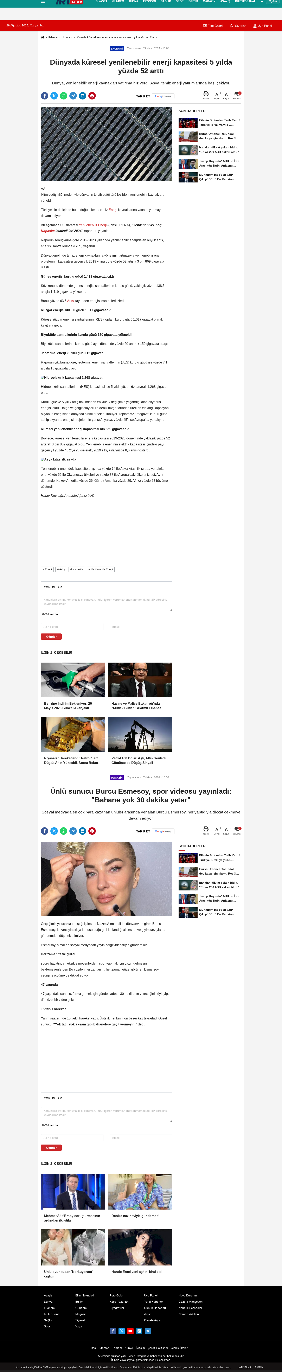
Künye (129, 1348)
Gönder (51, 636)
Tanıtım (117, 1348)
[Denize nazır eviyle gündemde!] (140, 1192)
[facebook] (44, 95)
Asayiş (48, 1295)
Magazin (80, 1314)
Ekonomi (67, 37)
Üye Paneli (151, 1295)
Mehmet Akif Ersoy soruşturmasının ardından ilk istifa (72, 1218)
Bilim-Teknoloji (84, 1295)
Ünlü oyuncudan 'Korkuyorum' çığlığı (68, 1274)
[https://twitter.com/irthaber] (121, 1331)
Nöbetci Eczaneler (190, 1307)
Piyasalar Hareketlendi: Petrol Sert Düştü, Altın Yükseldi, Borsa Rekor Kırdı (71, 760)
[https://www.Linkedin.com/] (139, 1331)
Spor (47, 1326)
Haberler (53, 37)
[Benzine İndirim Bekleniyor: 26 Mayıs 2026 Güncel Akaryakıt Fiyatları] (73, 680)
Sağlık (48, 1320)
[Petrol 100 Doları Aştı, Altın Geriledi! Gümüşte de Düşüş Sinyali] (140, 734)
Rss (93, 1348)
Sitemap (104, 1348)
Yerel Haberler (153, 1301)
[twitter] (54, 95)
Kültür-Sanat (52, 1314)
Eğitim (79, 1301)
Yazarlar (240, 25)
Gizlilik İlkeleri (179, 1348)
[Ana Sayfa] (42, 37)
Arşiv (147, 1314)
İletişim (140, 1348)
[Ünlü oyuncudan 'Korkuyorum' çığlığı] (73, 1247)
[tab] (53, 587)
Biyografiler (117, 1307)
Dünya (48, 1301)
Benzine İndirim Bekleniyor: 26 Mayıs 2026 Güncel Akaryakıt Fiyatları (68, 706)
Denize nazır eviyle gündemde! (135, 1216)
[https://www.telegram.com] (148, 1331)
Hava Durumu (188, 1295)
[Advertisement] (20, 75)
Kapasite (48, 231)
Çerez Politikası (158, 1348)
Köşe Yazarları (119, 1301)
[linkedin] (82, 95)
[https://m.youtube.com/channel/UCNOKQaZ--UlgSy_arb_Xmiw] (130, 1331)
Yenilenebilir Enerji (92, 225)
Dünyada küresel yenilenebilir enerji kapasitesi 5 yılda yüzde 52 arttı (116, 37)
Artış (70, 301)
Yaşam (79, 1326)
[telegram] (73, 95)
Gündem (81, 1307)
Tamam (259, 1367)
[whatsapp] (63, 95)
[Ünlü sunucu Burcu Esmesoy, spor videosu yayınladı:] (106, 879)
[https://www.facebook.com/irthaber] (113, 1331)
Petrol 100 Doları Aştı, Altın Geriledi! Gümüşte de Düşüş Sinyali (139, 760)
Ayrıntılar (244, 1367)
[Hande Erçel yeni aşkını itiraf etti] (140, 1247)
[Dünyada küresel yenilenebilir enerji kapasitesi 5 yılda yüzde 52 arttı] (106, 143)
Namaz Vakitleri (189, 1314)
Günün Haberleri (155, 1307)
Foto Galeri (215, 25)
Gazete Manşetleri (191, 1301)
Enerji (113, 210)
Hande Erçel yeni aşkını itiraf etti (136, 1272)
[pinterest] (92, 95)
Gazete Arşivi (152, 1320)
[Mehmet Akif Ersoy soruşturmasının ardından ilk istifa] (73, 1192)
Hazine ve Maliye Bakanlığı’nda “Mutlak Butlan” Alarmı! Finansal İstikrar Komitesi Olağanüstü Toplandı (136, 706)
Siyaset (80, 1320)
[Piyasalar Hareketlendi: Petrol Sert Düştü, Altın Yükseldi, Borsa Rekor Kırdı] (73, 734)
